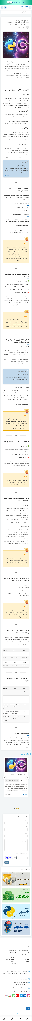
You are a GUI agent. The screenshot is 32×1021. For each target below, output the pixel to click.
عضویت (9, 2)
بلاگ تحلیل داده (25, 957)
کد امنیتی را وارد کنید (21, 853)
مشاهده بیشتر (8, 794)
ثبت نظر (6, 862)
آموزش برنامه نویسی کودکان (10, 956)
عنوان (25, 833)
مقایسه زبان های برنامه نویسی (22, 20)
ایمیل (25, 826)
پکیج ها (27, 961)
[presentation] (27, 778)
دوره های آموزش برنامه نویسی (24, 951)
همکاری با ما (12, 950)
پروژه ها (27, 959)
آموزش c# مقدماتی (22, 166)
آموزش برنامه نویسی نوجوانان (10, 960)
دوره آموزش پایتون (22, 375)
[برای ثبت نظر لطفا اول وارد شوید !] (20, 1018)
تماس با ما (12, 952)
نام (26, 820)
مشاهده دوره (7, 175)
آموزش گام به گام (25, 955)
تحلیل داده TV (11, 964)
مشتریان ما (12, 966)
